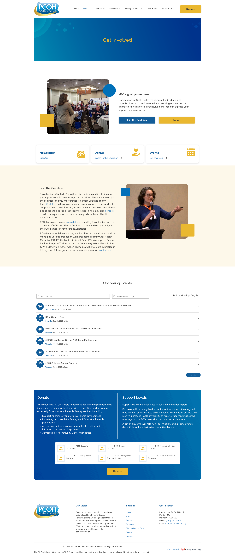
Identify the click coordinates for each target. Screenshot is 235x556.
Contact (129, 536)
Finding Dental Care (134, 8)
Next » (193, 375)
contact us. (105, 250)
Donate (190, 8)
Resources (113, 8)
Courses (98, 8)
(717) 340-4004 (173, 520)
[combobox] (73, 296)
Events (129, 532)
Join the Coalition (137, 120)
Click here (51, 204)
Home (76, 8)
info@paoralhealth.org (175, 523)
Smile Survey (168, 8)
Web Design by (174, 549)
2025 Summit (152, 8)
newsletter (73, 222)
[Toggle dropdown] (90, 9)
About (85, 8)
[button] (117, 307)
